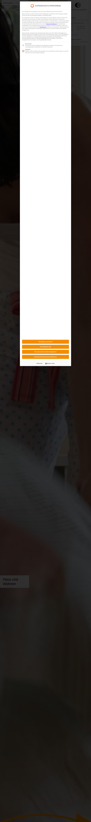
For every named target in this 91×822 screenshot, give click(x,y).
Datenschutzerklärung (51, 24)
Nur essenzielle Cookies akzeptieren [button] (46, 351)
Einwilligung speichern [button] (46, 341)
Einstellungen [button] (43, 27)
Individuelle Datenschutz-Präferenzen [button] (45, 357)
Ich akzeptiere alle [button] (45, 346)
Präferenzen (39, 363)
